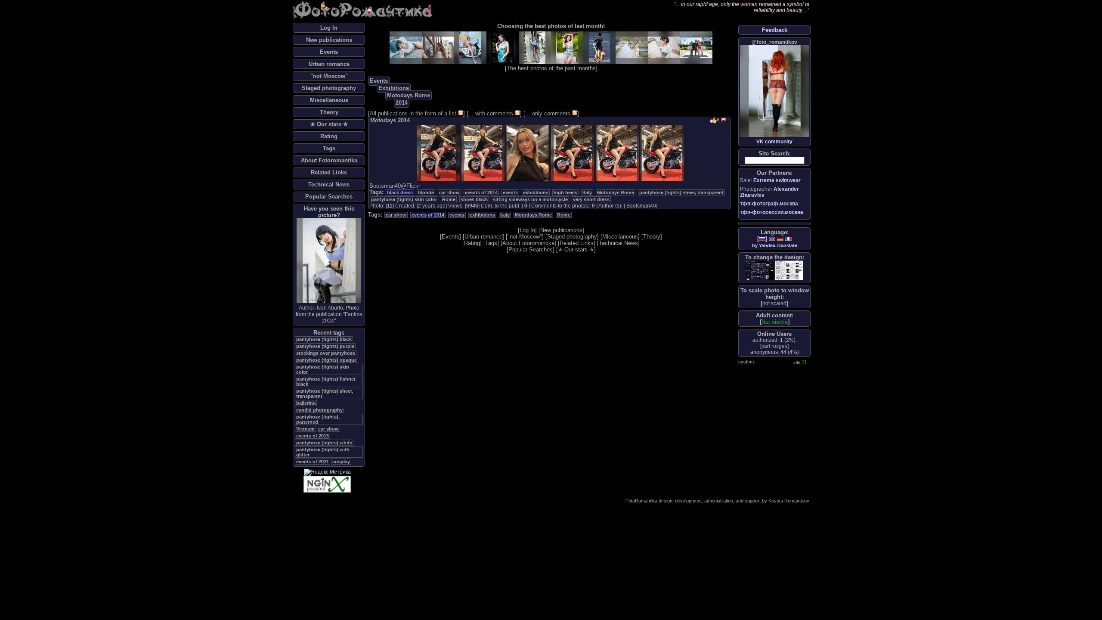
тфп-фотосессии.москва (771, 212)
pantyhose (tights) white (324, 442)
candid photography (319, 409)
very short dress (591, 199)
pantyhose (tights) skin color (404, 199)
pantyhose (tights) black (324, 339)
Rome (448, 199)
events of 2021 (312, 461)
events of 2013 (312, 435)
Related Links (329, 172)
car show (328, 428)
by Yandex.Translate (774, 245)
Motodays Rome (408, 95)
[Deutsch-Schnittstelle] (780, 239)
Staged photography (329, 88)
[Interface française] (788, 239)
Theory (329, 112)
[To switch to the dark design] (760, 270)
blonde (426, 192)
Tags (329, 148)
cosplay (341, 461)
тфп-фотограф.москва (769, 204)
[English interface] (772, 239)
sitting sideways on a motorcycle (530, 199)
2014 (402, 102)
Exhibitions (393, 88)
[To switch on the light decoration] (789, 270)
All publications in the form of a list (413, 113)
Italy (587, 192)
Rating (328, 136)
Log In (328, 28)
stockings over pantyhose (325, 353)
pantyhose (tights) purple (325, 346)
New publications (329, 40)
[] (774, 303)
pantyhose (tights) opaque (326, 360)
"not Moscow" (329, 76)
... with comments (490, 113)
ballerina (306, 403)
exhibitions (535, 192)
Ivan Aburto (330, 308)
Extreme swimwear (777, 180)
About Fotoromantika (329, 160)
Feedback (774, 30)
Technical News (329, 184)
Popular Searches (329, 196)
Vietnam (305, 428)
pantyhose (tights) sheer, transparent (681, 192)
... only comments (547, 113)
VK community (774, 142)
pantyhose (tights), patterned (318, 419)
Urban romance (329, 64)
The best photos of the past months (551, 68)
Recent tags (328, 332)
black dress (400, 192)
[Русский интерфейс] (762, 239)
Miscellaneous (329, 100)
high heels (565, 192)
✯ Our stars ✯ (329, 124)
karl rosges (774, 346)
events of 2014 (481, 192)
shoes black (474, 199)
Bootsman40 (641, 206)
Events (329, 52)
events (510, 192)
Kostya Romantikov (788, 500)
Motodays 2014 (390, 120)
